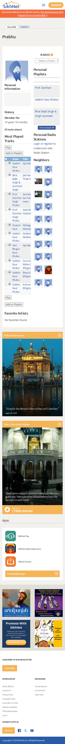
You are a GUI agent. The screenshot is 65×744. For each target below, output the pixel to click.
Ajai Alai (27, 163)
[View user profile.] (16, 72)
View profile (12, 27)
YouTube (32, 730)
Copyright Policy (8, 698)
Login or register (43, 143)
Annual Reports (41, 686)
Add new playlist (45, 127)
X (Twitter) (25, 730)
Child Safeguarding (9, 711)
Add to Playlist (14, 153)
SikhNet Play (23, 536)
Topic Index (39, 694)
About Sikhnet (7, 686)
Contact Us (6, 690)
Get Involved (40, 690)
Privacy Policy (7, 694)
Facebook (19, 730)
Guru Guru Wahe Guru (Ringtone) (29, 264)
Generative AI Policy (10, 703)
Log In (4, 715)
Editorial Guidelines (9, 707)
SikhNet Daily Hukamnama (29, 548)
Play (8, 147)
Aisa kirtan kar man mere (28, 198)
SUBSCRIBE (10, 668)
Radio (45, 55)
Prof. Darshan (43, 87)
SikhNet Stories (24, 561)
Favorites (24, 27)
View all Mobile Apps (16, 573)
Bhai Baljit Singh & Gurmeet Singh (17, 182)
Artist (15, 159)
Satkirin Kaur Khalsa (16, 167)
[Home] (11, 4)
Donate (56, 5)
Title (25, 159)
